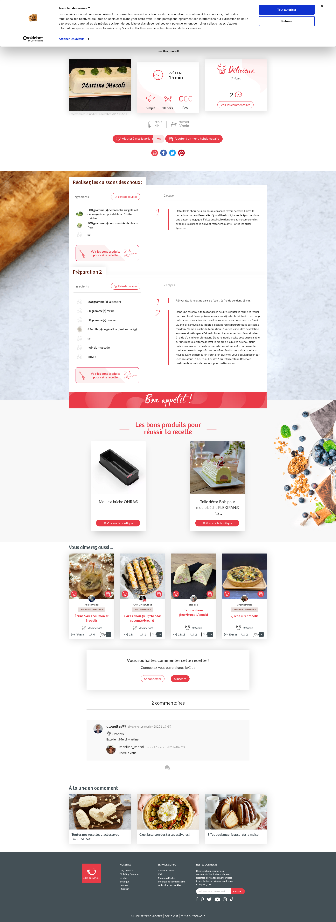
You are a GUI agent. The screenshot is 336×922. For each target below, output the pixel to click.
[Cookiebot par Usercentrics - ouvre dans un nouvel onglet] (33, 39)
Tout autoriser (286, 9)
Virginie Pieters (244, 604)
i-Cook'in (124, 888)
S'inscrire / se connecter (146, 916)
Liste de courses (127, 196)
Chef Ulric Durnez (142, 604)
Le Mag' (124, 877)
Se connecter (152, 678)
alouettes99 (116, 726)
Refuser (286, 21)
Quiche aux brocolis (244, 616)
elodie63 (193, 604)
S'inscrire (180, 678)
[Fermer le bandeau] (322, 6)
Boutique (124, 881)
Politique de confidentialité (171, 881)
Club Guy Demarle (129, 874)
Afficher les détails (71, 39)
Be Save (124, 885)
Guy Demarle (126, 870)
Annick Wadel (92, 604)
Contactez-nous (166, 870)
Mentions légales (166, 877)
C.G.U (161, 874)
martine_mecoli (132, 747)
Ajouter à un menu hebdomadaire (197, 138)
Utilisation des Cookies (169, 885)
